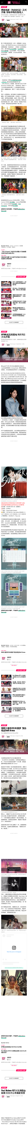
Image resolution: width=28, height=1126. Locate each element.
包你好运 (4, 247)
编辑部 (8, 20)
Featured (17, 645)
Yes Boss (14, 665)
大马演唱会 (23, 645)
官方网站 (12, 202)
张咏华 (13, 247)
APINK (12, 645)
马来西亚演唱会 (13, 646)
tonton (17, 245)
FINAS (12, 245)
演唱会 (3, 646)
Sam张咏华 (21, 49)
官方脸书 (14, 204)
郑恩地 (7, 646)
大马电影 (9, 247)
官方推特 (15, 205)
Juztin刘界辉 (13, 49)
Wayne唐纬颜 (4, 50)
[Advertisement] (14, 227)
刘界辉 (21, 245)
